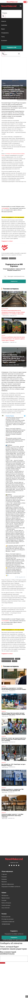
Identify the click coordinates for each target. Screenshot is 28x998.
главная (17, 658)
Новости (3, 335)
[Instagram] (14, 865)
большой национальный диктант (8, 658)
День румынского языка (6, 661)
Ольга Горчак (5, 364)
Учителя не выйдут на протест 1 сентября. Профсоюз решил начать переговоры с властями (12, 815)
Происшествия (5, 308)
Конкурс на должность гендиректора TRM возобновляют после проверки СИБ (12, 790)
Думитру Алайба (5, 258)
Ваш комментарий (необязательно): (8, 953)
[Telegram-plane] (18, 865)
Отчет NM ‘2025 (6, 907)
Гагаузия (4, 900)
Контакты (4, 879)
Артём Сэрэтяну (6, 315)
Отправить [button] (2, 963)
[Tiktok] (16, 865)
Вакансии (4, 881)
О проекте (4, 874)
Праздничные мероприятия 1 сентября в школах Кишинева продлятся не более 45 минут (14, 689)
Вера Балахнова (6, 342)
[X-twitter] (11, 865)
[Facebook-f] (9, 865)
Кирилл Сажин (6, 97)
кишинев (14, 661)
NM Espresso (5, 895)
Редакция (4, 876)
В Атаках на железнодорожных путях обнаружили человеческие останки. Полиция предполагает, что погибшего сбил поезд (13, 312)
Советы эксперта (6, 905)
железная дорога (12, 258)
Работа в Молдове (6, 902)
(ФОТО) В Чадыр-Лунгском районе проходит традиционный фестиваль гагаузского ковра (13, 714)
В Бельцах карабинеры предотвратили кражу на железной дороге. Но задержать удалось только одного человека (13, 338)
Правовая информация (8, 884)
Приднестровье (6, 898)
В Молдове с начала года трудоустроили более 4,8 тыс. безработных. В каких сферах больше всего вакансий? (14, 739)
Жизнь (4, 83)
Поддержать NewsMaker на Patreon (11, 886)
